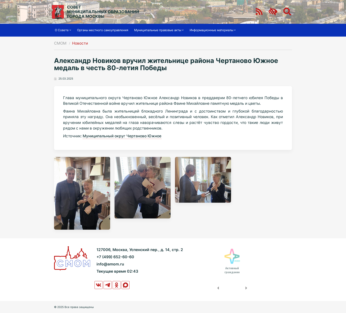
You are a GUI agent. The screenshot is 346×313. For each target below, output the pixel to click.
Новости (80, 43)
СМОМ (60, 43)
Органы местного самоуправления (102, 30)
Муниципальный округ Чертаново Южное (122, 136)
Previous (217, 288)
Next (247, 288)
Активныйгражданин (232, 270)
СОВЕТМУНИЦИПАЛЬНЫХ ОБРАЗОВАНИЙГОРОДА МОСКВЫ (103, 12)
